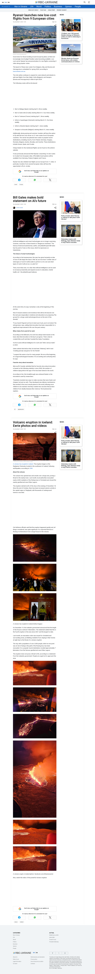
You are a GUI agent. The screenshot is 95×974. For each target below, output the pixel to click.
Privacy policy (34, 959)
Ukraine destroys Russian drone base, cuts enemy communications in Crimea (70, 60)
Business (58, 6)
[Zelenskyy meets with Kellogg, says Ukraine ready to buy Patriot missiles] (71, 231)
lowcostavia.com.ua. (19, 71)
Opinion (68, 6)
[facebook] (52, 953)
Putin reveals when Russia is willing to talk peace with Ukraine (70, 217)
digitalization (21, 409)
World (39, 6)
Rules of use (16, 959)
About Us (15, 957)
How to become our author (37, 961)
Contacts (33, 963)
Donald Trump (51, 10)
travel (15, 184)
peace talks (43, 10)
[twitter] (59, 953)
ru (9, 2)
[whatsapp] (65, 953)
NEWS (62, 15)
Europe (21, 184)
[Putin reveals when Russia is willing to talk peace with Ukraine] (71, 207)
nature (16, 922)
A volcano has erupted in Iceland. (23, 464)
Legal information (17, 961)
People (78, 6)
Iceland (21, 922)
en (6, 2)
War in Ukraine (20, 6)
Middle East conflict (33, 10)
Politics (48, 6)
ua (3, 2)
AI (14, 409)
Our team (15, 963)
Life (31, 6)
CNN (31, 468)
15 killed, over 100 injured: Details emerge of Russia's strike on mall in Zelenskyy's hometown (71, 36)
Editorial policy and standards (38, 957)
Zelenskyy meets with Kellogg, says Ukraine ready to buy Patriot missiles (70, 240)
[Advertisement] (34, 96)
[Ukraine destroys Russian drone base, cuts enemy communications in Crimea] (71, 50)
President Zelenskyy (62, 10)
